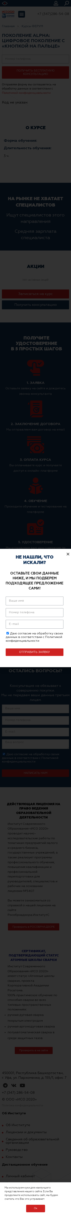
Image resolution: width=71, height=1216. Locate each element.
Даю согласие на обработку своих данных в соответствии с (34, 637)
